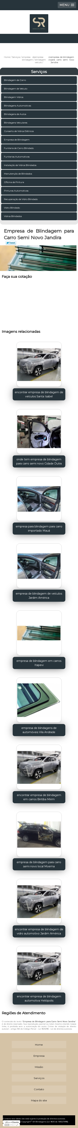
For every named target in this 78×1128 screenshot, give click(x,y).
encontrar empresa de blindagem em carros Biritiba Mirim (39, 797)
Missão (39, 1066)
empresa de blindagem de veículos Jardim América (39, 595)
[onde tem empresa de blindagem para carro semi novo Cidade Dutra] (39, 430)
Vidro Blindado (12, 207)
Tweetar (11, 243)
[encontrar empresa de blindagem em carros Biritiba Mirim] (39, 766)
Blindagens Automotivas (17, 105)
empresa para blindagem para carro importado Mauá (39, 528)
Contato (39, 1089)
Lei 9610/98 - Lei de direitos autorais (55, 1029)
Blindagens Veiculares (15, 122)
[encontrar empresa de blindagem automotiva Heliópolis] (39, 967)
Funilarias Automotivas (17, 156)
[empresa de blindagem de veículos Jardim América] (39, 564)
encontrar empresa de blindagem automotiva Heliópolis (39, 998)
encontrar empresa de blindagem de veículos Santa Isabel (39, 394)
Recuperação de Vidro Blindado (21, 199)
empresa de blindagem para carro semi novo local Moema (39, 864)
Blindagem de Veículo (15, 88)
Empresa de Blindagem (17, 139)
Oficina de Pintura (14, 182)
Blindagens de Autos (15, 114)
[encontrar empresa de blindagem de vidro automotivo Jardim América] (39, 900)
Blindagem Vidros (13, 97)
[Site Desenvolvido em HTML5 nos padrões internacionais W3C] (11, 1124)
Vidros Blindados (13, 216)
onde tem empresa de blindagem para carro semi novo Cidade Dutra (39, 461)
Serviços (39, 71)
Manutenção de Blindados (18, 173)
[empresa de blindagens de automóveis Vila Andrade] (39, 699)
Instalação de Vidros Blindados (20, 165)
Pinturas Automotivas (16, 190)
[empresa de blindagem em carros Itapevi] (39, 632)
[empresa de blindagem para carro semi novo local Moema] (39, 833)
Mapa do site (39, 1100)
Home (39, 1044)
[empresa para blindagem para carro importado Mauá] (39, 497)
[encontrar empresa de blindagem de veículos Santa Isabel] (39, 363)
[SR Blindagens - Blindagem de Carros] (39, 21)
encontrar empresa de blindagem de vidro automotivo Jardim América (39, 931)
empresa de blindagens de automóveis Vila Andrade (39, 730)
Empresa (39, 1055)
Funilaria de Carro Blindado (19, 148)
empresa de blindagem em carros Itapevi (38, 663)
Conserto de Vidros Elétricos (19, 131)
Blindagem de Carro (15, 80)
